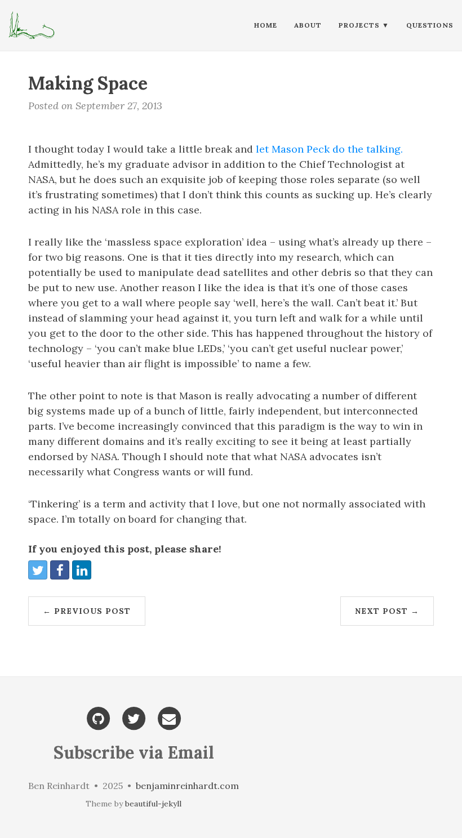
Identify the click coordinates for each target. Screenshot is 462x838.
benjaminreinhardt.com (187, 785)
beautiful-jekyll (153, 804)
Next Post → (387, 611)
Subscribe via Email (134, 752)
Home (265, 25)
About (308, 25)
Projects (359, 25)
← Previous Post (87, 611)
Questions (430, 25)
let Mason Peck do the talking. (328, 148)
